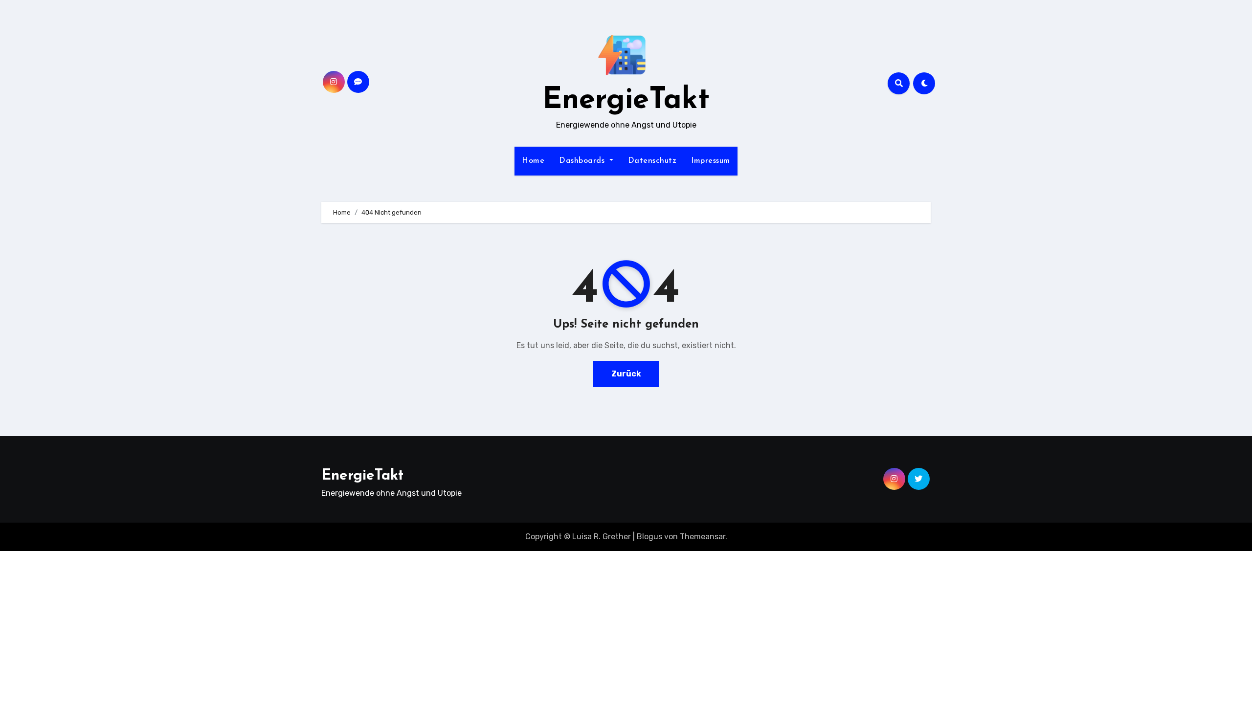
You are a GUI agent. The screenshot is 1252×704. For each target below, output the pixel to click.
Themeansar (702, 536)
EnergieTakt (626, 100)
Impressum (710, 161)
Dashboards (583, 161)
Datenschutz (652, 161)
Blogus (649, 536)
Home (533, 161)
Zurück (626, 373)
